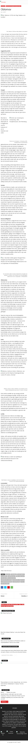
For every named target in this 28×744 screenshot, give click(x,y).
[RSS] (14, 737)
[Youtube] (21, 737)
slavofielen (16, 581)
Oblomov (3, 578)
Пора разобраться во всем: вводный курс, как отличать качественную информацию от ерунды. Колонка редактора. (14, 684)
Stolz (22, 581)
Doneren (4, 701)
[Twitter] (18, 737)
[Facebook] (7, 737)
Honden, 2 (24, 596)
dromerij (13, 574)
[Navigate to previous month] (14, 655)
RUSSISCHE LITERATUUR (18, 580)
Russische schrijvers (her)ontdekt (13, 6)
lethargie (4, 576)
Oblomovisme (11, 578)
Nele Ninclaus (20, 576)
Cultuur (3, 6)
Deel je (2, 692)
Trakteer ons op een (10, 692)
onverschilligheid (6, 580)
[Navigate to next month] (16, 655)
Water (3, 596)
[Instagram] (10, 737)
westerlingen (5, 583)
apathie (8, 574)
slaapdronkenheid (6, 581)
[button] (25, 2)
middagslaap (11, 576)
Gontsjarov (21, 574)
